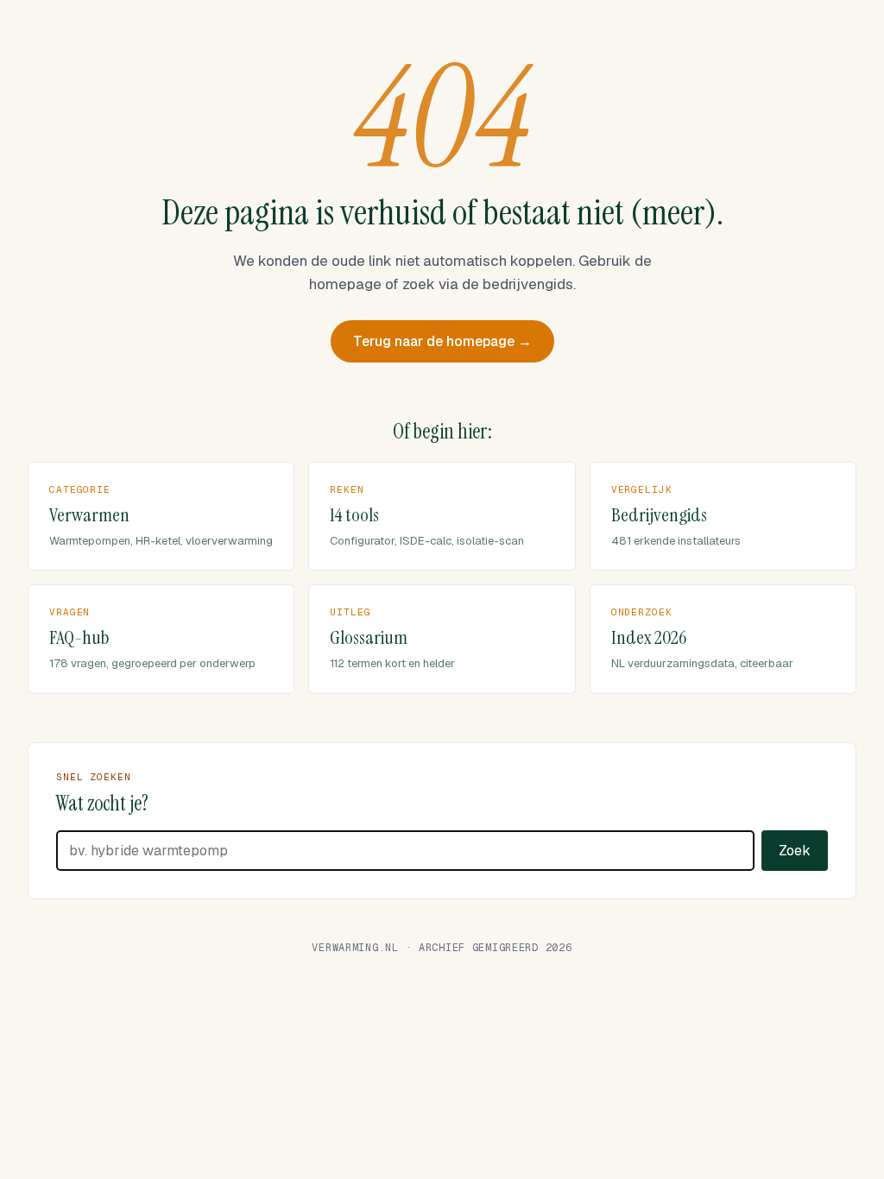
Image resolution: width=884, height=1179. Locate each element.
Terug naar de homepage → (442, 341)
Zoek (795, 851)
